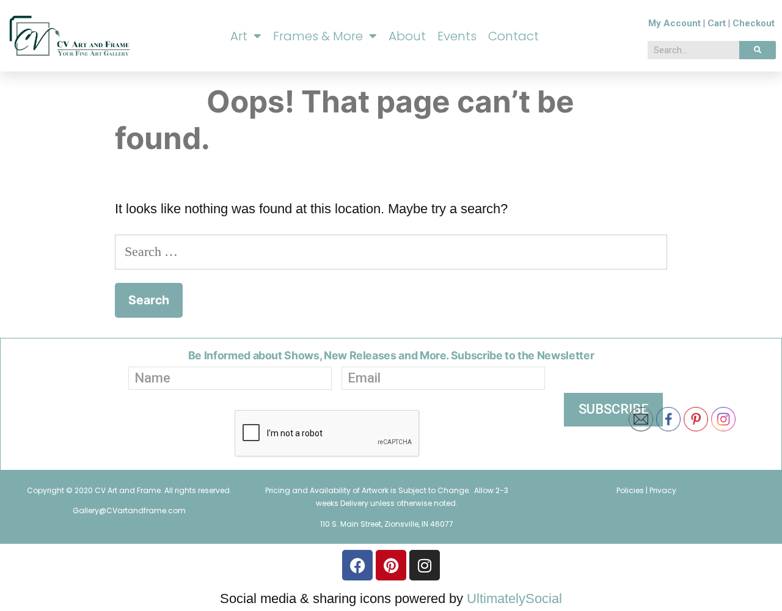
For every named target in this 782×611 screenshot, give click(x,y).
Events (457, 36)
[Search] (757, 50)
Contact (513, 36)
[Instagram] (424, 565)
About (407, 36)
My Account (674, 23)
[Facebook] (357, 565)
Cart (716, 23)
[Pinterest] (391, 565)
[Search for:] (391, 251)
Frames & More (318, 36)
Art (238, 36)
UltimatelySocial (514, 598)
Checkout (754, 23)
